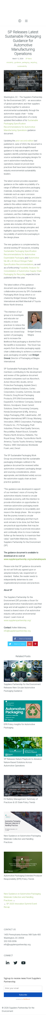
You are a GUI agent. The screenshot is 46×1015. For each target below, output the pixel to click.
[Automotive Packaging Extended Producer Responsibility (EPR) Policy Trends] (23, 862)
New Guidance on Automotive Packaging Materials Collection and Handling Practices (22, 839)
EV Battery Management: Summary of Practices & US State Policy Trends (21, 801)
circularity (10, 62)
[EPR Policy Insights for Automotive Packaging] (23, 711)
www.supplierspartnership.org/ (17, 620)
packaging (25, 62)
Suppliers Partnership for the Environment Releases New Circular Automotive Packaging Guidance (22, 687)
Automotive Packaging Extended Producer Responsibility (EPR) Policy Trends (23, 877)
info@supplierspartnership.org (17, 631)
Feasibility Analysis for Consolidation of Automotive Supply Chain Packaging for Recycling (22, 271)
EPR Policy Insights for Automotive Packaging (19, 726)
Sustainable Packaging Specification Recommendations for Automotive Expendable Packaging (20, 254)
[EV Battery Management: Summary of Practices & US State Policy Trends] (23, 786)
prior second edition (24, 140)
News (7, 679)
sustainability (22, 66)
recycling (34, 62)
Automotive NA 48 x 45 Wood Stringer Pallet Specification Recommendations (21, 261)
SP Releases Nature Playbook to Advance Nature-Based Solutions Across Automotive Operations (23, 762)
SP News (29, 59)
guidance (17, 62)
